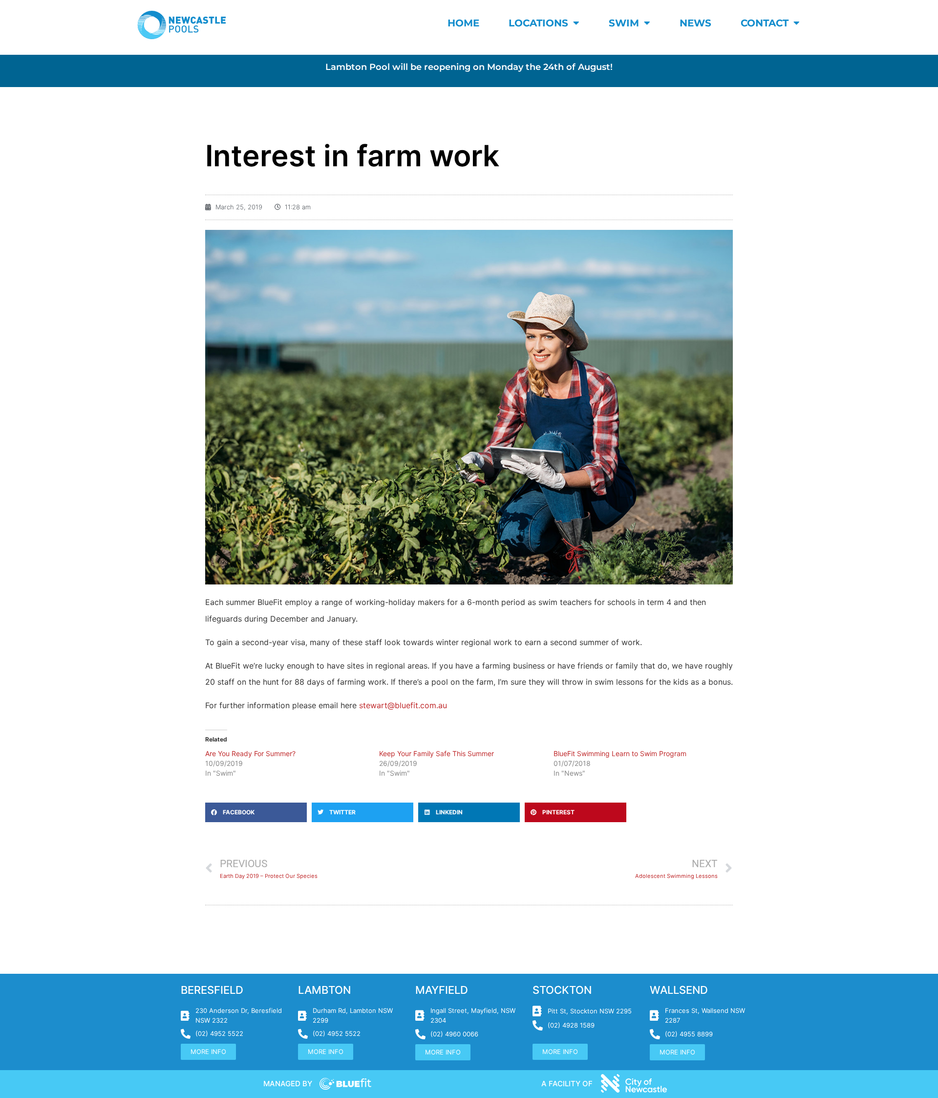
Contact (765, 23)
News (695, 23)
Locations (538, 23)
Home (463, 23)
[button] (256, 812)
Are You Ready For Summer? (250, 753)
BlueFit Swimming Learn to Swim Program (620, 753)
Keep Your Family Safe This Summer (436, 753)
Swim (624, 23)
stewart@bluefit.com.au (403, 705)
